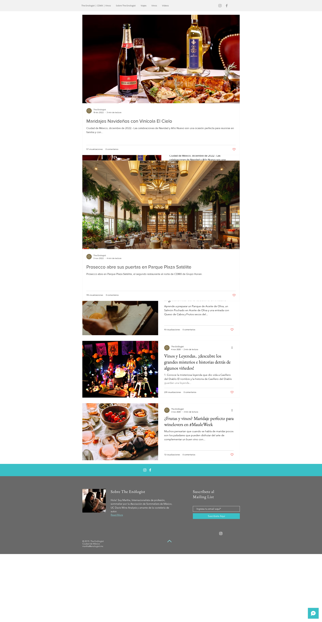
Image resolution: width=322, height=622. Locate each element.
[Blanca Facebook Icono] (150, 470)
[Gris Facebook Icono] (227, 6)
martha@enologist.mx (92, 546)
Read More (117, 514)
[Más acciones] (233, 348)
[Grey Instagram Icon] (220, 6)
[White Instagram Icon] (145, 470)
